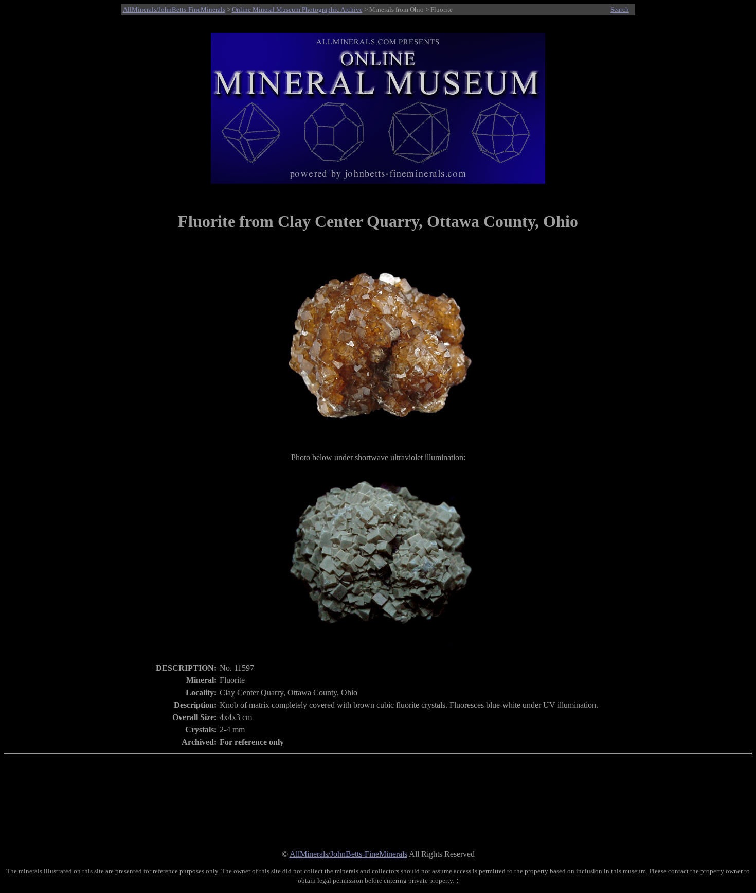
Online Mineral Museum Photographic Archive (297, 9)
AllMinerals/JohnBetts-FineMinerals (174, 9)
